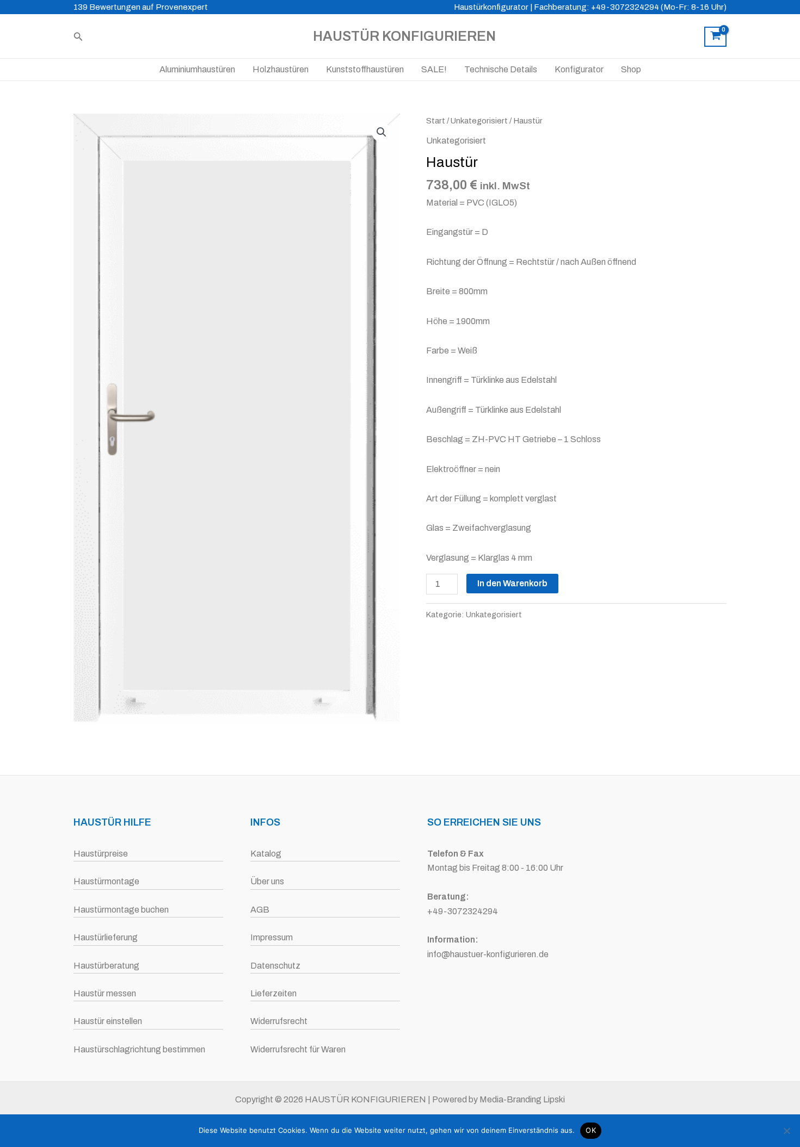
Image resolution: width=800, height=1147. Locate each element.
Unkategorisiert (479, 120)
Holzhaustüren (281, 69)
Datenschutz (275, 965)
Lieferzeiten (273, 993)
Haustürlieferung (105, 937)
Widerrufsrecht (278, 1021)
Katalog (265, 853)
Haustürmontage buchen (121, 909)
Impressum (271, 937)
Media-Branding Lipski (522, 1099)
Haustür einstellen (107, 1021)
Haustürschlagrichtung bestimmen (139, 1049)
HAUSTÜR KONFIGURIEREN (404, 36)
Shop (631, 69)
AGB (259, 909)
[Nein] (786, 1130)
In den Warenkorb (512, 583)
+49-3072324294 (462, 911)
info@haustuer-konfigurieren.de (488, 954)
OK (591, 1130)
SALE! (434, 69)
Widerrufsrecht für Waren (298, 1049)
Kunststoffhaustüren (365, 69)
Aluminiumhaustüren (197, 69)
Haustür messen (104, 993)
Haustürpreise (100, 853)
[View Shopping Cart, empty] (715, 37)
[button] (78, 37)
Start (435, 120)
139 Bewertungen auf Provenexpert (140, 7)
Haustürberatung (106, 965)
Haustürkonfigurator (491, 7)
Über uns (267, 881)
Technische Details (500, 69)
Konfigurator (579, 69)
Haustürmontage (106, 881)
